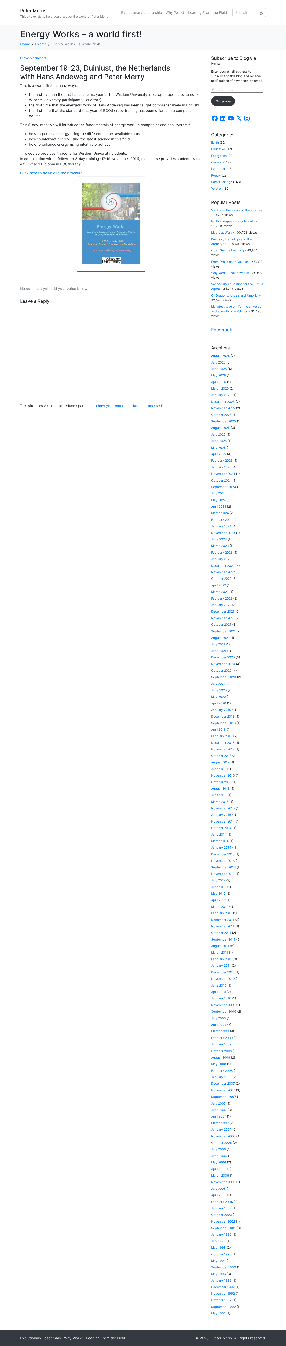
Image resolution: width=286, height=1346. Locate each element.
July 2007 (218, 1103)
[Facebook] (214, 118)
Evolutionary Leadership (141, 12)
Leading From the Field (207, 12)
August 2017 (220, 762)
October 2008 (221, 1051)
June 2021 (218, 651)
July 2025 (218, 434)
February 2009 (222, 1038)
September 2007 (223, 1097)
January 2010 (221, 998)
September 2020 (223, 677)
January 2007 (221, 1129)
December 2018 (223, 716)
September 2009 (223, 1011)
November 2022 (223, 572)
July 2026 (218, 362)
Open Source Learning (227, 250)
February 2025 (222, 460)
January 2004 (221, 1208)
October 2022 (221, 578)
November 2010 (223, 978)
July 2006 (218, 1149)
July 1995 (218, 1241)
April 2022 (218, 585)
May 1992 (218, 1313)
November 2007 (223, 1090)
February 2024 (222, 519)
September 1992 (223, 1307)
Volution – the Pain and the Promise (236, 210)
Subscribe (223, 101)
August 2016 (220, 788)
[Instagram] (246, 118)
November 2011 (222, 926)
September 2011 (223, 939)
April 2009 (218, 1024)
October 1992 (221, 1300)
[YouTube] (230, 118)
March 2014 (220, 841)
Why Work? (175, 12)
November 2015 (223, 808)
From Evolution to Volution (230, 262)
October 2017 (221, 756)
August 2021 (220, 638)
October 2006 (221, 1143)
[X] (238, 118)
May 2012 (218, 893)
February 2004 (222, 1202)
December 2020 (223, 657)
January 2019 (221, 710)
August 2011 (220, 946)
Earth (215, 142)
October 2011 (221, 933)
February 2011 (221, 959)
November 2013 (223, 860)
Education (218, 149)
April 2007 (218, 1116)
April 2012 (218, 900)
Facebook (221, 329)
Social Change (221, 182)
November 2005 (223, 1182)
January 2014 (221, 847)
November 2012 (223, 874)
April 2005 (218, 1195)
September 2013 (223, 867)
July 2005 (218, 1188)
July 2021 (218, 644)
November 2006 (223, 1136)
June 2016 (219, 795)
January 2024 (221, 526)
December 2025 (223, 401)
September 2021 (223, 631)
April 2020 (218, 703)
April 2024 (218, 506)
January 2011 (221, 965)
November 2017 (223, 749)
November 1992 (223, 1293)
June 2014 (219, 834)
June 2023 (219, 539)
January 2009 (221, 1044)
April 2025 (218, 454)
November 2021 (223, 618)
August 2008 (220, 1057)
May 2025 (218, 447)
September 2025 (223, 421)
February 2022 (221, 598)
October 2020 (221, 670)
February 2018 (221, 736)
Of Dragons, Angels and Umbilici (234, 295)
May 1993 (218, 1274)
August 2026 (220, 355)
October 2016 (221, 782)
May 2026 (218, 375)
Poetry (216, 175)
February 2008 (222, 1070)
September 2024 (223, 487)
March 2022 (220, 592)
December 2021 (222, 611)
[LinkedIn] (222, 118)
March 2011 (219, 952)
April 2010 (218, 992)
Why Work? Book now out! (230, 273)
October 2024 (221, 480)
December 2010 (223, 972)
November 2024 (223, 474)
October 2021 (221, 624)
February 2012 (221, 913)
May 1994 (218, 1261)
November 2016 (223, 775)
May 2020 (218, 696)
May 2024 (218, 500)
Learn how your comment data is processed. (125, 405)
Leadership (219, 168)
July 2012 (218, 880)
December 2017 (222, 742)
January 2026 (221, 395)
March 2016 (220, 802)
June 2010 (219, 985)
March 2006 (220, 1175)
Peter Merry (32, 10)
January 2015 (221, 814)
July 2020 (218, 683)
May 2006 (218, 1162)
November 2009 (223, 1005)
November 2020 (223, 664)
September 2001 (223, 1228)
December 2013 (223, 854)
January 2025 (221, 467)
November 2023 (223, 533)
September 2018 (223, 723)
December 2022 (223, 565)
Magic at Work (221, 232)
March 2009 (220, 1031)
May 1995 (218, 1247)
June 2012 (218, 887)
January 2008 (221, 1077)
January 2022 (221, 605)
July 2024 (218, 493)
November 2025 (223, 408)
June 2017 (218, 769)
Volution (217, 188)
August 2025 (220, 428)
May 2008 (218, 1064)
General (216, 162)
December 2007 (223, 1083)
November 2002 (223, 1221)
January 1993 (221, 1280)
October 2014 (221, 828)
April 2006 (218, 1169)
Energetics (219, 156)
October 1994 (221, 1254)
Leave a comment (33, 58)
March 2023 (220, 546)
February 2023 (222, 552)
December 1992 (223, 1287)
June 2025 (219, 441)
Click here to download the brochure (51, 173)
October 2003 (221, 1215)
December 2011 (222, 920)
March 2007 (220, 1123)
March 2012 (219, 906)
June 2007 (219, 1110)
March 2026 (220, 388)
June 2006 (219, 1156)
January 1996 (221, 1234)
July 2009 (218, 1018)
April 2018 (218, 729)
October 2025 (221, 415)
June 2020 (219, 690)
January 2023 (221, 559)
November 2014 (223, 821)
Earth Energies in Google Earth (233, 221)
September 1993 (223, 1267)
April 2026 (218, 382)
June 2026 (219, 369)
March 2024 (220, 513)
